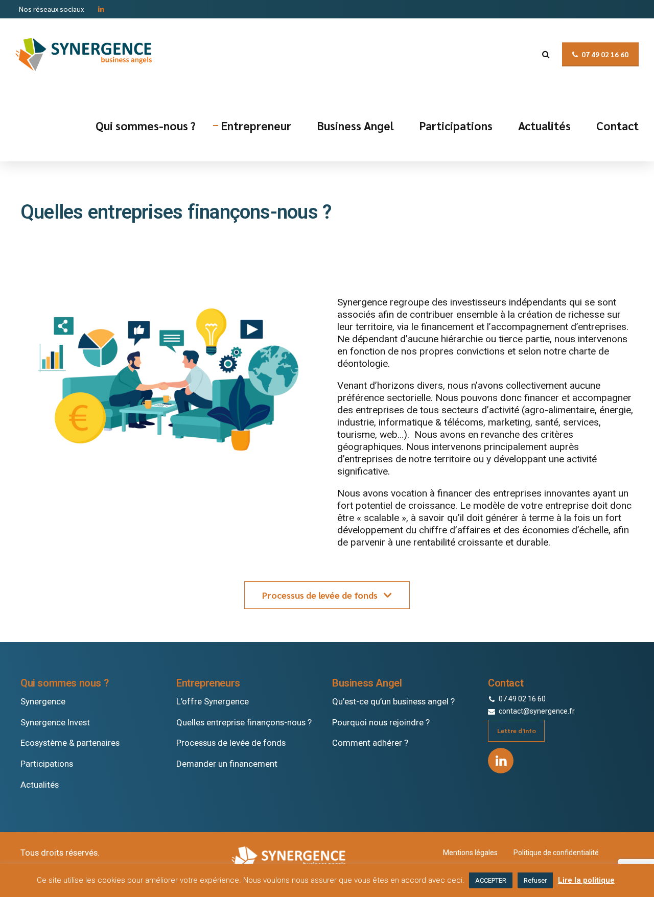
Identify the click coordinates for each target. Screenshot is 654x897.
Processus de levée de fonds (231, 743)
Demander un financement (226, 764)
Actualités (544, 125)
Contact (617, 125)
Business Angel (355, 125)
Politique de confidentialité (556, 852)
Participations (456, 125)
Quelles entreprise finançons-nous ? (244, 722)
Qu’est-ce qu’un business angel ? (393, 701)
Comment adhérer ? (370, 743)
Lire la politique (586, 880)
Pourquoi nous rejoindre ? (381, 722)
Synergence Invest (55, 722)
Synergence (42, 701)
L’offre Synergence (212, 701)
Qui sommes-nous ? (145, 125)
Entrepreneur (256, 125)
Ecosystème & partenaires (70, 743)
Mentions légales (470, 852)
